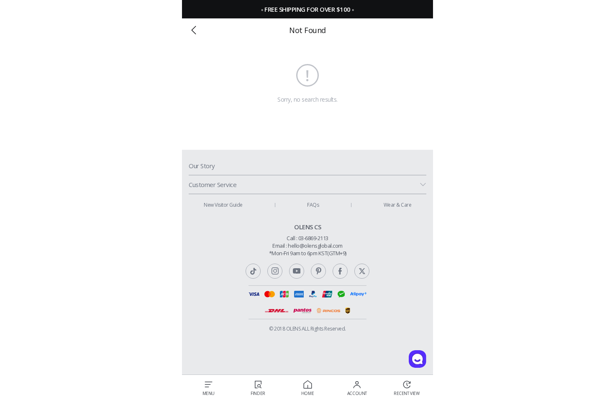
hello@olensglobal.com (315, 245)
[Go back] (194, 30)
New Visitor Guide (223, 204)
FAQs (313, 204)
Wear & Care (398, 204)
